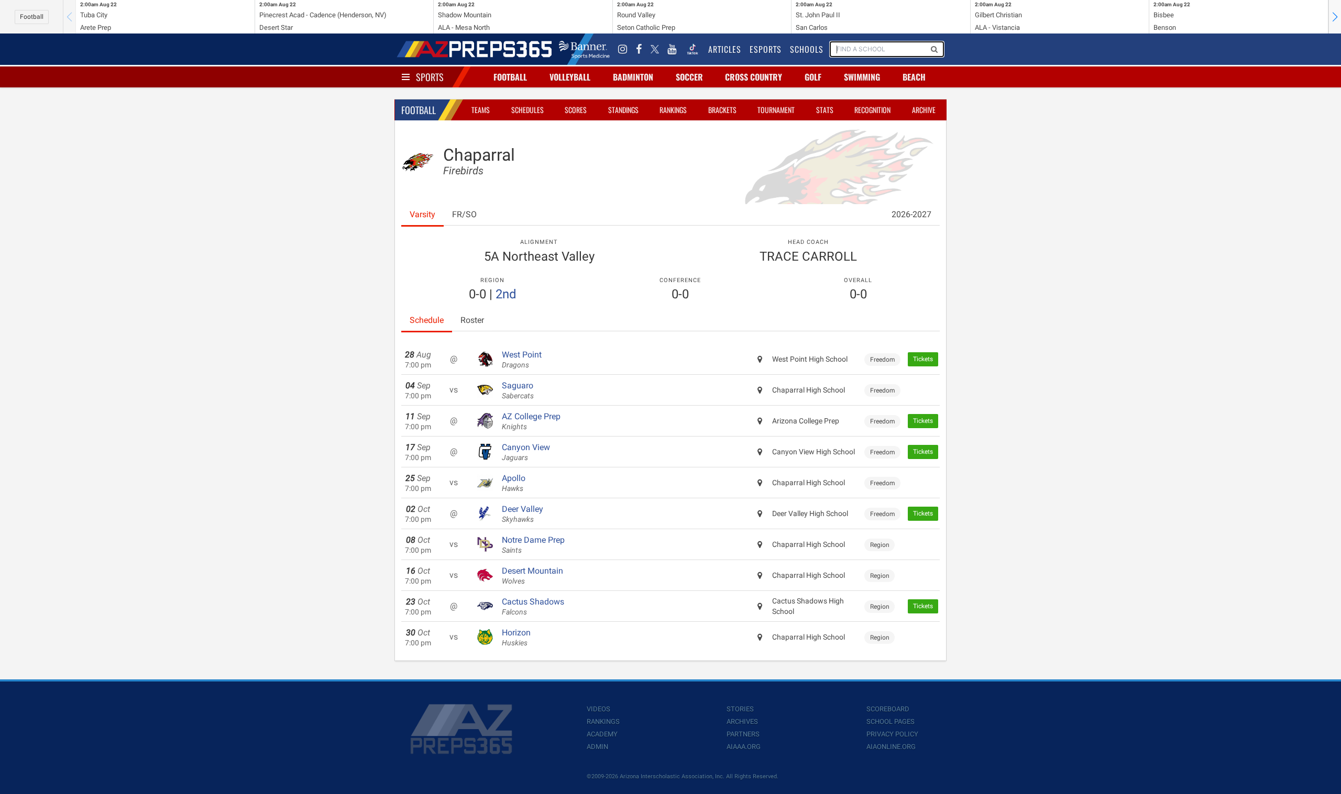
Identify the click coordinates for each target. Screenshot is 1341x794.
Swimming (862, 77)
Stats (824, 109)
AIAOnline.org (891, 747)
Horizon (516, 637)
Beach (914, 77)
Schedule (427, 320)
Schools (806, 49)
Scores (576, 109)
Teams (480, 109)
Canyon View (526, 452)
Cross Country (753, 77)
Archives (742, 721)
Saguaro (518, 390)
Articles (724, 49)
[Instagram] (623, 49)
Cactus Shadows (533, 607)
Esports (766, 49)
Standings (623, 109)
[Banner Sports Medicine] (584, 49)
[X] (654, 49)
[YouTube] (672, 49)
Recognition (872, 109)
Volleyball (569, 77)
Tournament (776, 109)
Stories (740, 709)
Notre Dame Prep (533, 545)
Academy (602, 734)
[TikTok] (692, 49)
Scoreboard (887, 709)
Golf (813, 77)
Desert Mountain (532, 576)
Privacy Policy (892, 734)
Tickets (923, 359)
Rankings (673, 109)
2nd (506, 294)
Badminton (633, 77)
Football (31, 16)
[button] (1334, 16)
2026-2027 (911, 214)
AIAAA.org (744, 747)
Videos (598, 709)
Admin (597, 747)
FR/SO (464, 214)
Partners (743, 734)
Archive (924, 109)
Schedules (527, 109)
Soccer (689, 77)
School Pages (890, 721)
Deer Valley (522, 514)
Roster (472, 320)
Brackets (722, 109)
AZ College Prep (531, 421)
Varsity (422, 214)
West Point (522, 360)
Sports (430, 77)
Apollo (513, 483)
